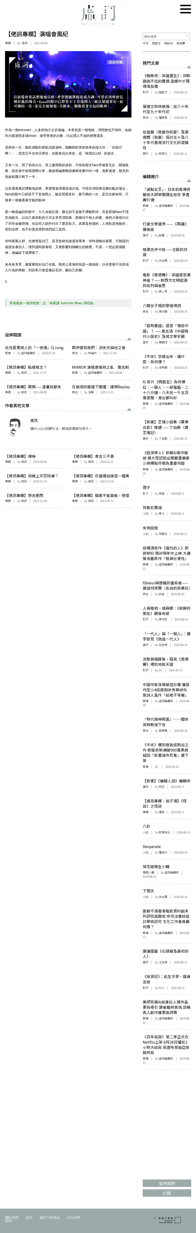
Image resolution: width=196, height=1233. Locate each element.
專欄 (8, 43)
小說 (145, 513)
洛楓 (91, 392)
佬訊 (24, 43)
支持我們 (73, 1217)
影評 (145, 92)
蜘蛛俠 (168, 43)
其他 (75, 353)
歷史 (145, 153)
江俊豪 (163, 962)
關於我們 (11, 1217)
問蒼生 (156, 43)
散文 (145, 493)
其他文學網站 (49, 1217)
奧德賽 (180, 43)
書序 (145, 438)
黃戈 (161, 513)
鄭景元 (163, 153)
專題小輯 (148, 872)
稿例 (29, 1217)
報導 (8, 353)
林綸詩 (92, 353)
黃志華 (163, 311)
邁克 (161, 812)
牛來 (145, 43)
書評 (145, 235)
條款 (8, 1220)
